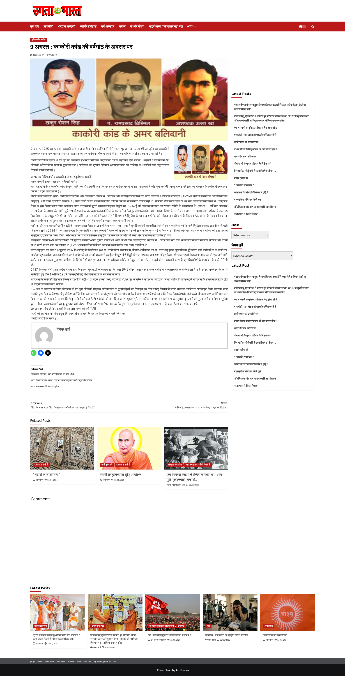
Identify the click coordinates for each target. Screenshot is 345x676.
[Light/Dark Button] (302, 26)
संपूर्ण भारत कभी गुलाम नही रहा (166, 26)
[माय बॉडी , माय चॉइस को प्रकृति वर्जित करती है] (230, 612)
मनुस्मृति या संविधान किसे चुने (247, 199)
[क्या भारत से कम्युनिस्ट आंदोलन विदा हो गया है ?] (172, 612)
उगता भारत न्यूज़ (40, 626)
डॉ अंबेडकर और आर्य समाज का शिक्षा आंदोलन (255, 206)
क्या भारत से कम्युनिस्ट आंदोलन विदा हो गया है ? (255, 127)
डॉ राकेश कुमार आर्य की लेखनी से (198, 464)
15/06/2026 (110, 647)
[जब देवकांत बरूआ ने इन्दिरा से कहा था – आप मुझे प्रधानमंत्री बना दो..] (196, 448)
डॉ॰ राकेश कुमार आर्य (177, 485)
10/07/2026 (52, 643)
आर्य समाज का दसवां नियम (246, 142)
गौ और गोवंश (137, 26)
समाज (122, 26)
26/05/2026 (225, 639)
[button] (312, 26)
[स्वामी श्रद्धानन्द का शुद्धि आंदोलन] (129, 448)
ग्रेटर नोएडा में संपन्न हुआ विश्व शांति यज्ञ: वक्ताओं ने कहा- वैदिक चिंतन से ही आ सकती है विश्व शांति (270, 107)
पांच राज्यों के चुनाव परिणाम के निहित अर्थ (252, 163)
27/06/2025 (194, 485)
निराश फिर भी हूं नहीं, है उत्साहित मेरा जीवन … (255, 170)
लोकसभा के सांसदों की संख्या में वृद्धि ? (251, 192)
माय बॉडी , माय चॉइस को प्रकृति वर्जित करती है (255, 134)
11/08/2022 (51, 55)
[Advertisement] (272, 62)
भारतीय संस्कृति (66, 26)
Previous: (63, 405)
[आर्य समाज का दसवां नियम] (287, 612)
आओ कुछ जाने (106, 464)
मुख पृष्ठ (34, 26)
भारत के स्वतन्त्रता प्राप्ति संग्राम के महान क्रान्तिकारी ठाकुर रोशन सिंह (61, 380)
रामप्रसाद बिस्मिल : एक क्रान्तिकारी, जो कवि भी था (52, 374)
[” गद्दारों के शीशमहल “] (62, 448)
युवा (208, 626)
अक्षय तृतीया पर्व (241, 178)
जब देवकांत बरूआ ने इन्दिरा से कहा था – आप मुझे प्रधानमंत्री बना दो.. (194, 477)
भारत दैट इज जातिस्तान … (246, 156)
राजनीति (48, 26)
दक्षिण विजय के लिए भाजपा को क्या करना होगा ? (255, 149)
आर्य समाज (268, 626)
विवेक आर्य (37, 55)
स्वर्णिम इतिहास (88, 26)
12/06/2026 (175, 639)
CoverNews (164, 670)
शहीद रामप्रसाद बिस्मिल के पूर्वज (45, 386)
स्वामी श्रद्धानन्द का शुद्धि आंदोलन (120, 474)
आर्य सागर (39, 480)
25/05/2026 (282, 639)
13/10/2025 (119, 480)
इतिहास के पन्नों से (38, 39)
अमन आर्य (39, 643)
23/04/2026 (52, 480)
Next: (201, 405)
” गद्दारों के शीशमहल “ (46, 474)
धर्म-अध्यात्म (107, 26)
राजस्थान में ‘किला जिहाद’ (246, 213)
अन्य (189, 26)
